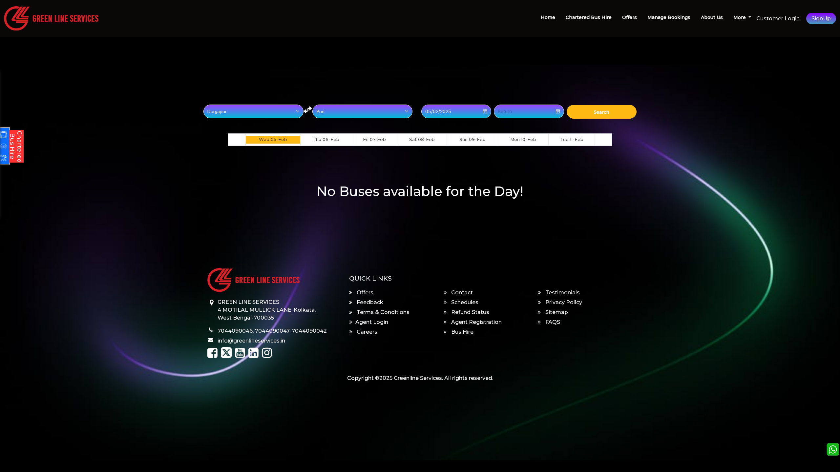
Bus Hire (461, 332)
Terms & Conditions (382, 312)
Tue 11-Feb (571, 139)
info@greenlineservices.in (251, 341)
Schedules (464, 302)
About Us (712, 17)
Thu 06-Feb (326, 139)
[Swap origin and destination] (308, 110)
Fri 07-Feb (374, 139)
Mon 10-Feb (523, 139)
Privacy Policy (563, 302)
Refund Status (469, 312)
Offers (629, 17)
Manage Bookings (668, 17)
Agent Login (371, 322)
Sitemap (556, 312)
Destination (324, 102)
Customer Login (778, 18)
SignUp (821, 18)
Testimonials (562, 292)
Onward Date (435, 102)
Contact (461, 292)
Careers (366, 332)
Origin (209, 102)
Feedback (369, 302)
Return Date (506, 102)
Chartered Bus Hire (589, 17)
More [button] (740, 17)
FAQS (552, 322)
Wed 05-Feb (273, 139)
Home (548, 17)
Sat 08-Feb (422, 139)
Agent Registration (476, 322)
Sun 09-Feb (472, 139)
